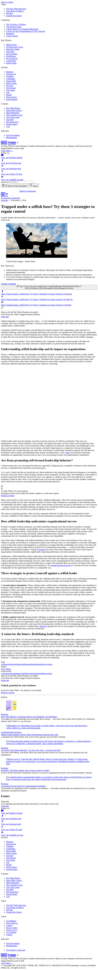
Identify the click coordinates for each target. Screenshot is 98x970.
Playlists (9, 13)
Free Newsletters (13, 135)
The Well (10, 120)
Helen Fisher (11, 63)
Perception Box (12, 122)
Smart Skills (11, 81)
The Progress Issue (13, 27)
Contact (9, 925)
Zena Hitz (10, 51)
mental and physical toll (60, 565)
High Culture (11, 83)
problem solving (45, 664)
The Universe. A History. (16, 24)
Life (7, 92)
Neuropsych (11, 74)
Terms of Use (11, 930)
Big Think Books (13, 108)
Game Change (12, 36)
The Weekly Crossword (15, 950)
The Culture (6, 669)
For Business (6, 198)
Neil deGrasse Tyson (14, 47)
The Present (11, 88)
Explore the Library (14, 16)
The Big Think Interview (16, 9)
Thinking (10, 76)
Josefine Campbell (8, 284)
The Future (10, 90)
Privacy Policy (12, 928)
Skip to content (7, 2)
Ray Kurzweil (11, 58)
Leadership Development (11, 732)
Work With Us (12, 923)
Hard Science (11, 97)
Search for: (5, 182)
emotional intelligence (22, 664)
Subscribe (16, 198)
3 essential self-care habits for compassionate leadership (23, 786)
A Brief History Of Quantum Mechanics (22, 29)
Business (9, 72)
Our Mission (11, 921)
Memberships (11, 138)
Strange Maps (11, 124)
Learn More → (7, 151)
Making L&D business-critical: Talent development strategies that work (29, 734)
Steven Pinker (11, 54)
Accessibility (11, 932)
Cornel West (11, 61)
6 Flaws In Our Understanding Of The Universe (25, 31)
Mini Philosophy (13, 113)
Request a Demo (7, 496)
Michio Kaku (11, 45)
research (42, 549)
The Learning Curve (14, 115)
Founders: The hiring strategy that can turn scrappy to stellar (25, 770)
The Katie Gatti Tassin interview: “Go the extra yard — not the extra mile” (31, 750)
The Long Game (13, 117)
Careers (9, 935)
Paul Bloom (11, 56)
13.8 (8, 126)
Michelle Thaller (12, 49)
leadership (35, 664)
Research (43, 626)
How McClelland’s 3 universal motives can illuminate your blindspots (29, 717)
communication (7, 664)
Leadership (10, 79)
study (68, 453)
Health (8, 95)
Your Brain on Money (15, 11)
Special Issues (11, 99)
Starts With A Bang (14, 110)
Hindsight (10, 34)
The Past (9, 86)
